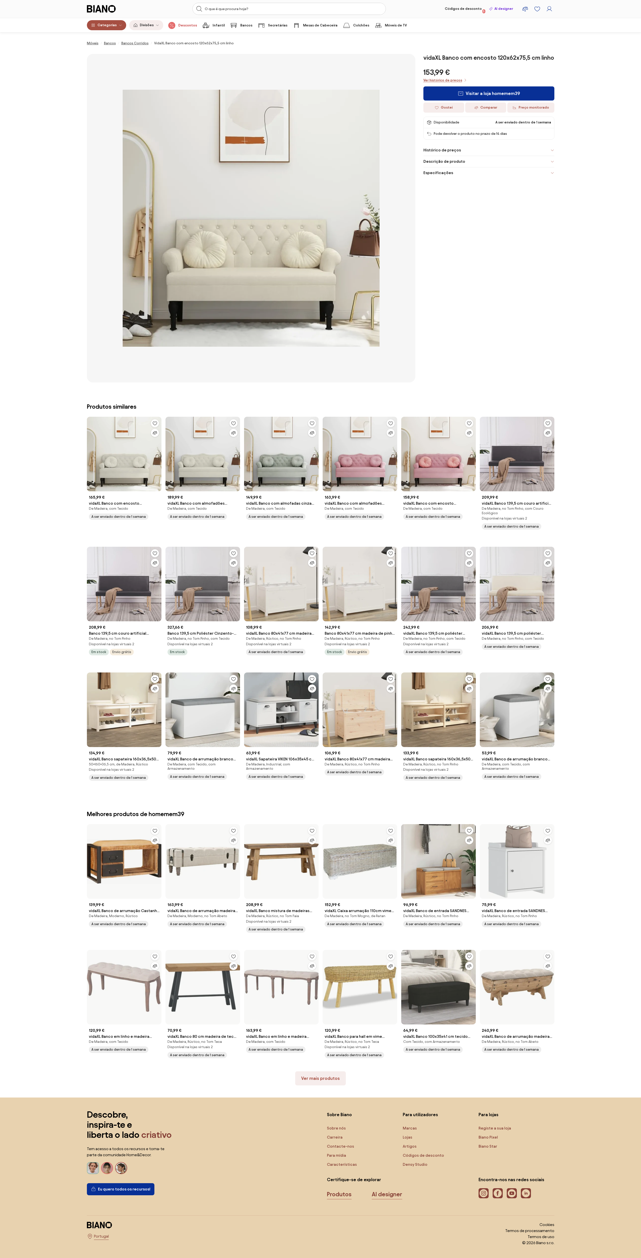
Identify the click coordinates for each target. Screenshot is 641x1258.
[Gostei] (155, 423)
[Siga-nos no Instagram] (484, 1193)
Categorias (107, 25)
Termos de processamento (529, 1231)
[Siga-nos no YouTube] (512, 1193)
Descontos (187, 25)
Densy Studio (415, 1164)
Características (342, 1164)
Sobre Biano (339, 1114)
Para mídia (336, 1155)
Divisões (147, 25)
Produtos (339, 1194)
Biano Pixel (488, 1137)
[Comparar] (155, 433)
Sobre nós (336, 1128)
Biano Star (488, 1146)
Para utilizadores (420, 1114)
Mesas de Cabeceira (320, 25)
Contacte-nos (340, 1146)
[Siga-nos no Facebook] (498, 1193)
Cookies (546, 1224)
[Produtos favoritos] (537, 9)
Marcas (410, 1128)
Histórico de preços (442, 150)
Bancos (246, 25)
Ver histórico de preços (442, 80)
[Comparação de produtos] (525, 9)
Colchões (361, 25)
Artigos (410, 1146)
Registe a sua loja (495, 1128)
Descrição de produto (444, 161)
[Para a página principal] (112, 9)
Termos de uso (541, 1237)
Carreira (335, 1137)
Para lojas (488, 1114)
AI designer (503, 9)
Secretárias (277, 25)
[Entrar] (549, 9)
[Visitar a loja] (251, 218)
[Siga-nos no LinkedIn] (526, 1193)
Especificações (438, 173)
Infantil (219, 25)
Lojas (407, 1137)
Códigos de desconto (465, 10)
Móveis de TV (396, 25)
